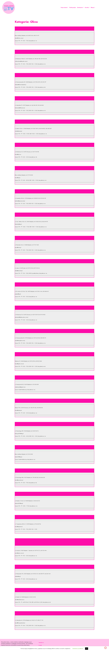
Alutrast (54, 400)
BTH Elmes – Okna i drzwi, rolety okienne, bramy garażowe (54, 75)
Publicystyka (72, 7)
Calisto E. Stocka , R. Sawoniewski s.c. (54, 121)
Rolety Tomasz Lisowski (54, 377)
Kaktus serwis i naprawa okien (55, 447)
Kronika (87, 7)
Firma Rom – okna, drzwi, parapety (54, 98)
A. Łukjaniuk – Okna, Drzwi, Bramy (54, 517)
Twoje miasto (64, 7)
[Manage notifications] (105, 648)
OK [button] (86, 648)
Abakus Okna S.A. (54, 307)
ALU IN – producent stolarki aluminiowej (54, 144)
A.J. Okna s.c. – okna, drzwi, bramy (54, 354)
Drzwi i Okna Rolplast (54, 566)
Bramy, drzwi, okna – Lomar (54, 238)
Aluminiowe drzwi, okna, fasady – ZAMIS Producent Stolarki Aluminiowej (54, 541)
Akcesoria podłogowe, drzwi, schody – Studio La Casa (54, 590)
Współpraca (41, 642)
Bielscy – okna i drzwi (54, 424)
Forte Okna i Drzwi (54, 214)
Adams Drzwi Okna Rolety (54, 493)
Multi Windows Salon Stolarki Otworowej (54, 51)
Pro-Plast (54, 284)
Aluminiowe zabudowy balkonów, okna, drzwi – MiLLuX (54, 28)
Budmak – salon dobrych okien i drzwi (54, 191)
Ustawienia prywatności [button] (77, 648)
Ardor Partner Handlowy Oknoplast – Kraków (54, 331)
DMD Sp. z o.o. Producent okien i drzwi (54, 261)
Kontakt (40, 645)
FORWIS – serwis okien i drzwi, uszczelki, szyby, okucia (54, 168)
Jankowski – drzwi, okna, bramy (54, 613)
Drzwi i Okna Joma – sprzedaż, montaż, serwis (54, 470)
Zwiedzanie (80, 7)
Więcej (92, 7)
